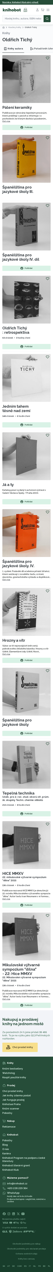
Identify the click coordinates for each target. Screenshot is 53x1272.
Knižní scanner (10, 1108)
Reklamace (8, 1126)
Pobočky (7, 1113)
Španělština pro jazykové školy (17, 722)
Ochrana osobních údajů (26, 1254)
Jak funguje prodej (13, 1099)
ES (25, 1266)
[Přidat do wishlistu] (47, 58)
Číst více (6, 121)
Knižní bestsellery (12, 1068)
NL (34, 1266)
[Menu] (48, 10)
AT (8, 1266)
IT (30, 1266)
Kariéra (6, 1153)
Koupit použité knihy (14, 1077)
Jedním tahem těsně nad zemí (16, 408)
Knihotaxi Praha (11, 1104)
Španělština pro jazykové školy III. (17, 189)
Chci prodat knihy (12, 1091)
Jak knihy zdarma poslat (16, 1095)
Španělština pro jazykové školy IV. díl (20, 257)
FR (39, 1266)
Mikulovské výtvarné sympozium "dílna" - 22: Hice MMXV (21, 969)
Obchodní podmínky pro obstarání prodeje (26, 1249)
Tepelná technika (18, 793)
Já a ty (8, 484)
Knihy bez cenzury (26, 1259)
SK (4, 1266)
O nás (5, 1149)
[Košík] (42, 10)
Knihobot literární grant (16, 1165)
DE (13, 1266)
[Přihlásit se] (37, 10)
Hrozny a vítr (13, 640)
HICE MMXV (13, 873)
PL (49, 1266)
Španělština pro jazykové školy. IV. (18, 563)
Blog (5, 1144)
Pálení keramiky (17, 107)
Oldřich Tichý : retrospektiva (15, 330)
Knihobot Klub (10, 1169)
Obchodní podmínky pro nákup (26, 1244)
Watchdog (8, 1073)
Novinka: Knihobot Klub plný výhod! (20, 2)
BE (44, 1266)
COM (19, 1266)
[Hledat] (47, 18)
